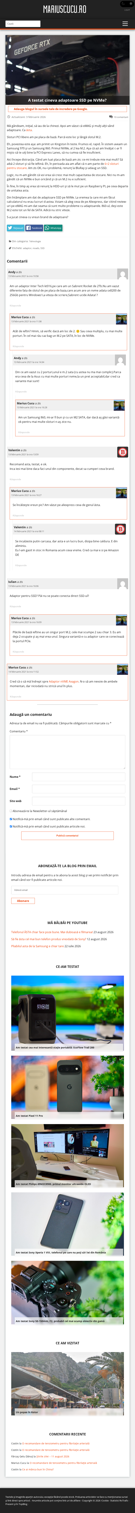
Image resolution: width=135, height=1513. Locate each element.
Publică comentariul (67, 835)
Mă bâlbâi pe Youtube (67, 922)
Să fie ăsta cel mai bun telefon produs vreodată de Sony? (48, 939)
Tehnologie (35, 241)
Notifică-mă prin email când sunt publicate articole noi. (49, 826)
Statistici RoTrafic (119, 1500)
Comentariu (19, 731)
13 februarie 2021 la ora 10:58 (23, 276)
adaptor (27, 248)
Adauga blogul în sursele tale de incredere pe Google (50, 109)
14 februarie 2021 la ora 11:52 (23, 671)
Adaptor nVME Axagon (64, 681)
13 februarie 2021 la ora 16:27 (26, 495)
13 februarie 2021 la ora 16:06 (23, 586)
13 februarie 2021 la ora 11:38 (26, 321)
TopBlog (23, 1504)
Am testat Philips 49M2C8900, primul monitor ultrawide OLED (53, 1184)
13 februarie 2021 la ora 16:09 (26, 622)
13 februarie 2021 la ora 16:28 (32, 407)
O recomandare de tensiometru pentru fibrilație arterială (55, 1443)
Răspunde (15, 305)
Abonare (23, 901)
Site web (15, 801)
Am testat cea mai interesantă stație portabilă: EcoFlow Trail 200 (55, 1047)
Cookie (105, 1500)
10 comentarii (121, 117)
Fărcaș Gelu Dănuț (22, 1456)
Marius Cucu (18, 1463)
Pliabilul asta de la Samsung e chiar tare (37, 946)
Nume (15, 777)
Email (15, 789)
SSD (42, 248)
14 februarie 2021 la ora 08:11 (29, 531)
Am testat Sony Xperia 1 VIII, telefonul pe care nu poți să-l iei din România (61, 1252)
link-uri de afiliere (71, 1500)
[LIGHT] (127, 4)
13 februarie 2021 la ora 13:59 (23, 454)
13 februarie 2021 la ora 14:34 (29, 362)
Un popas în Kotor (27, 1412)
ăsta (29, 130)
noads (36, 248)
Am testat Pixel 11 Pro (29, 1115)
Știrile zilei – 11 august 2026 (52, 1456)
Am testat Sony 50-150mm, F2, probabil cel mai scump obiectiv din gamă (60, 1321)
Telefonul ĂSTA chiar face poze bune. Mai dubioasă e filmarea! (52, 932)
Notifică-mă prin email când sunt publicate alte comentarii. (51, 819)
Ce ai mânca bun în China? (38, 1469)
